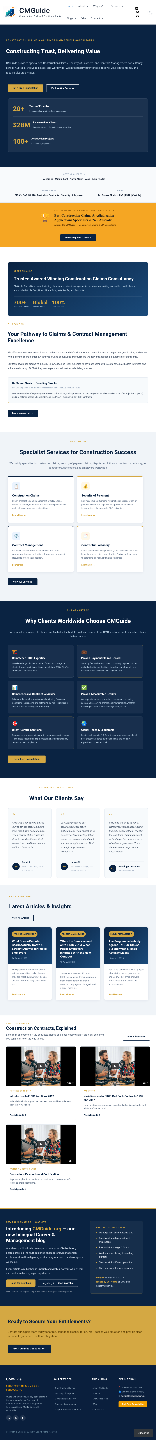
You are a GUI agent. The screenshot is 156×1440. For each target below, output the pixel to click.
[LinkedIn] (136, 8)
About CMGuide (100, 1388)
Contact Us (98, 1409)
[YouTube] (137, 16)
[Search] (150, 12)
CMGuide (34, 10)
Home (70, 6)
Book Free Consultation (133, 1404)
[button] (86, 6)
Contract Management (66, 1404)
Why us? (98, 6)
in (9, 1418)
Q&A (83, 18)
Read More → (18, 994)
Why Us (96, 1393)
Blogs (70, 18)
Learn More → (19, 515)
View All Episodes (136, 1036)
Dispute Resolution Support (68, 1409)
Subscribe (143, 1432)
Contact (95, 18)
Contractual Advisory (65, 1398)
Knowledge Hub (100, 1398)
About (81, 6)
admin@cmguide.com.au (133, 1396)
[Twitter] (137, 12)
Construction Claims (65, 1388)
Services (115, 6)
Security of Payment (65, 1393)
